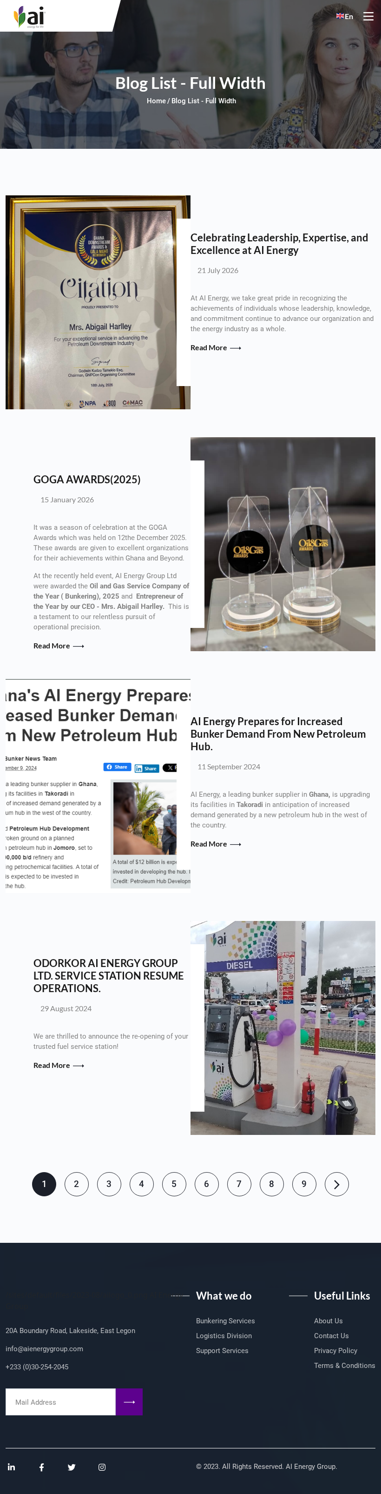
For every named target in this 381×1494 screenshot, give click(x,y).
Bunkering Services (225, 1321)
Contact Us (331, 1336)
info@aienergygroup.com (44, 1349)
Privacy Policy (335, 1351)
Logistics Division (224, 1336)
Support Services (222, 1351)
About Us (328, 1321)
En (349, 16)
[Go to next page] (336, 1184)
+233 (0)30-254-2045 (37, 1367)
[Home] (26, 14)
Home (156, 101)
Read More (209, 347)
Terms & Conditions (344, 1365)
